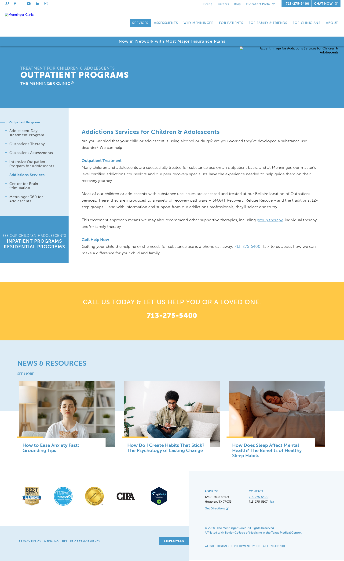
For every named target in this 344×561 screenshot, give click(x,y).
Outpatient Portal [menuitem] (258, 4)
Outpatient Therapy (27, 144)
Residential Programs (34, 246)
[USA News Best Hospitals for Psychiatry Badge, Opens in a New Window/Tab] (31, 505)
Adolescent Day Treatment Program (26, 132)
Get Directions (215, 508)
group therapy (270, 220)
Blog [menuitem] (237, 4)
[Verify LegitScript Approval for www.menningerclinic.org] (157, 504)
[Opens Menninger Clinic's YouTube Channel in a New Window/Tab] (28, 3)
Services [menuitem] (140, 23)
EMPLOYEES (174, 541)
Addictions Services (27, 175)
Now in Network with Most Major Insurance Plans (172, 41)
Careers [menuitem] (223, 4)
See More (25, 374)
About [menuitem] (332, 23)
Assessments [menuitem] (166, 23)
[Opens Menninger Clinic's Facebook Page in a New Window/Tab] (14, 3)
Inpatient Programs (34, 241)
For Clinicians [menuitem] (306, 23)
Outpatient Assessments (31, 153)
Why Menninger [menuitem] (198, 23)
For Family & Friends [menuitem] (268, 23)
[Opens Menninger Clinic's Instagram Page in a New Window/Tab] (46, 3)
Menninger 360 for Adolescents (26, 199)
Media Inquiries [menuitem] (55, 541)
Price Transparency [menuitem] (85, 541)
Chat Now (323, 4)
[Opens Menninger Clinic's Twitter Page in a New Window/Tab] (21, 3)
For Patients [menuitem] (231, 23)
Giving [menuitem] (207, 4)
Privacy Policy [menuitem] (30, 541)
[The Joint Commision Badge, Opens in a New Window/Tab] (94, 505)
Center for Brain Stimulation (23, 185)
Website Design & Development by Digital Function (243, 546)
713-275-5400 (297, 4)
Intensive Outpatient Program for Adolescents (31, 163)
